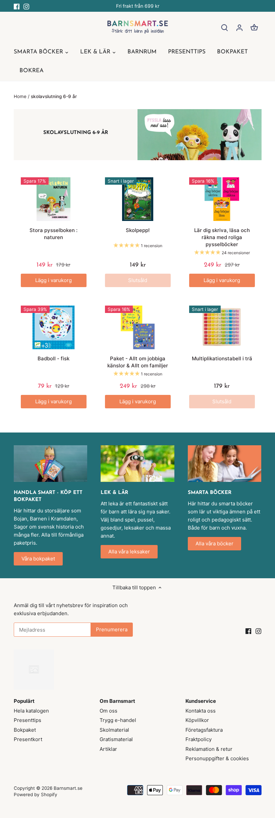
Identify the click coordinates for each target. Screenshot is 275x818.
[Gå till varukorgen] (254, 27)
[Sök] (224, 27)
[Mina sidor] (239, 27)
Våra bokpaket (38, 558)
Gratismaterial (116, 739)
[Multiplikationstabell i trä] (222, 328)
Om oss (108, 711)
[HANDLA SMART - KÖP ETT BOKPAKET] (50, 463)
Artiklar (108, 749)
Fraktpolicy (198, 739)
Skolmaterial (114, 730)
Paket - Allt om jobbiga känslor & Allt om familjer (137, 362)
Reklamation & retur (208, 749)
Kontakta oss (200, 711)
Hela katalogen (31, 711)
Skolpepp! (138, 230)
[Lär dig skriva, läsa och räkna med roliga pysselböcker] (222, 199)
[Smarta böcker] (224, 463)
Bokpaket (25, 730)
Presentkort (28, 739)
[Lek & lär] (137, 463)
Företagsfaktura (204, 730)
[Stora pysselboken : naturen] (54, 199)
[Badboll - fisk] (54, 328)
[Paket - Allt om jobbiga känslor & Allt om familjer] (138, 328)
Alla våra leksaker (129, 551)
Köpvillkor (197, 720)
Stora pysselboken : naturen (53, 233)
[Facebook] (16, 5)
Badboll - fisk (53, 358)
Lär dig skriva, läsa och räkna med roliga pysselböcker (222, 237)
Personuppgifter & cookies (217, 758)
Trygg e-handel (118, 720)
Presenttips (27, 720)
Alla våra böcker (214, 543)
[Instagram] (26, 5)
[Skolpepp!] (138, 199)
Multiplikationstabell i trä (222, 358)
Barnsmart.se (68, 788)
